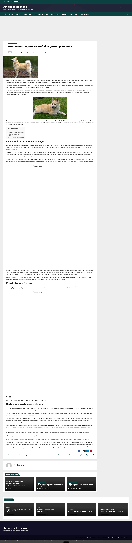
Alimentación (55, 14)
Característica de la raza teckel (80, 512)
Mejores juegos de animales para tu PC (19, 511)
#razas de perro (40, 52)
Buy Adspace (120, 537)
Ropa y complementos (41, 14)
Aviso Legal (114, 537)
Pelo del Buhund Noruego (13, 134)
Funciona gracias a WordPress (9, 538)
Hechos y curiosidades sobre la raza (16, 137)
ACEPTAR (66, 542)
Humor (112, 514)
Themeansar (27, 538)
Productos (27, 14)
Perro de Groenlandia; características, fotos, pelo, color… (75, 455)
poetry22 (18, 514)
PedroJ (16, 488)
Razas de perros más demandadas (45, 511)
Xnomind (17, 51)
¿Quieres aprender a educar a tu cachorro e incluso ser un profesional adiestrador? (94, 537)
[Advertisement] (66, 26)
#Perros (34, 52)
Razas (18, 14)
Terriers (17, 483)
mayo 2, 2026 (10, 514)
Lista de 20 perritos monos (16, 486)
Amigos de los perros (15, 6)
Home (76, 537)
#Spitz (46, 52)
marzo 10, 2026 (73, 514)
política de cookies (83, 540)
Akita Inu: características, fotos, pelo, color (80, 485)
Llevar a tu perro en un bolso (111, 512)
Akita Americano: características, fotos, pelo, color (50, 485)
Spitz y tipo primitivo (13, 43)
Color (11, 135)
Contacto (73, 14)
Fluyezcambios (84, 14)
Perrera (64, 14)
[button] (127, 14)
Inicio (11, 14)
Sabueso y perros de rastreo (17, 481)
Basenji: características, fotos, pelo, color (20, 455)
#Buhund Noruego (27, 52)
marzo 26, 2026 (42, 514)
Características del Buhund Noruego (16, 132)
